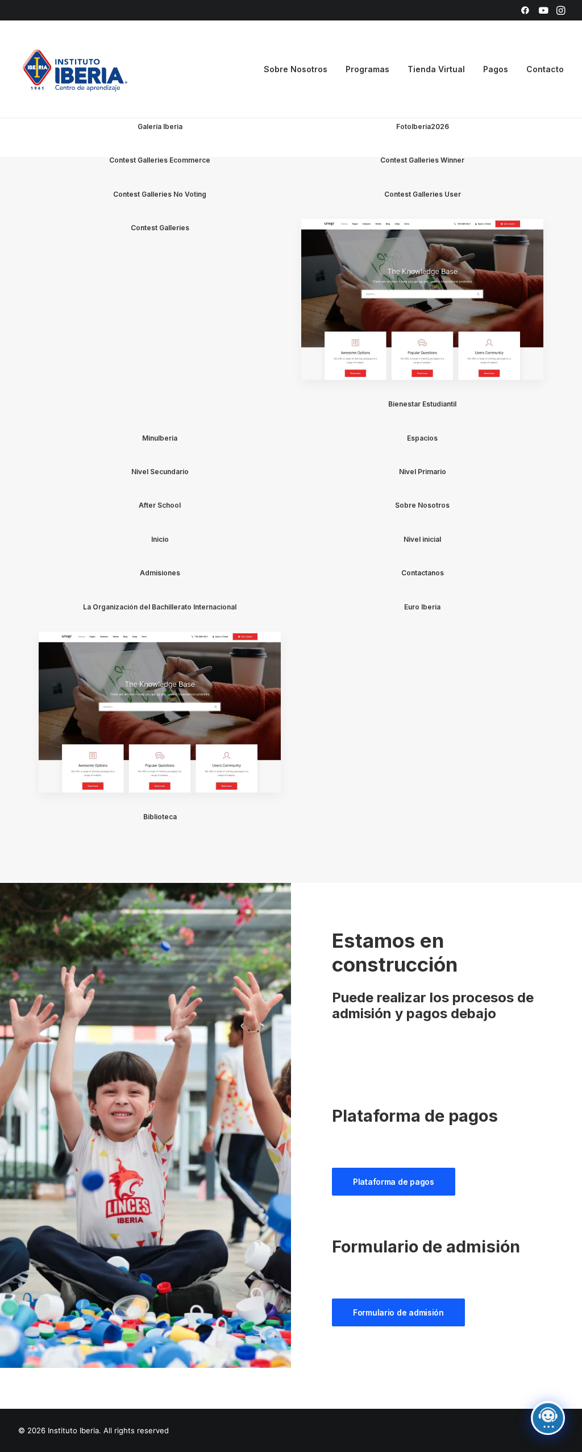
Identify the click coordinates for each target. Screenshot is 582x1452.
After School (160, 505)
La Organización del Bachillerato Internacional (159, 607)
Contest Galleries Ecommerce (159, 160)
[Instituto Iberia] (75, 69)
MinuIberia (159, 438)
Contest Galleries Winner (422, 160)
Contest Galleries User (422, 194)
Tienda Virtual (436, 69)
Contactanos (422, 573)
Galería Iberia (160, 126)
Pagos (495, 69)
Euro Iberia (422, 607)
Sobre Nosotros (422, 505)
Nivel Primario (422, 471)
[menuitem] (525, 10)
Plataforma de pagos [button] (393, 1182)
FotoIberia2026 (422, 126)
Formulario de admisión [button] (398, 1312)
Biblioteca (160, 816)
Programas (367, 69)
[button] (525, 10)
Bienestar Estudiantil (422, 404)
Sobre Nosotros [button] (295, 69)
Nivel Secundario (160, 471)
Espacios (422, 438)
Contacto (545, 69)
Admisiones (160, 573)
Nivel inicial (422, 539)
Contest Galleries (160, 227)
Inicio (160, 539)
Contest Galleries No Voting (159, 194)
